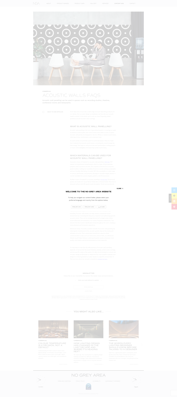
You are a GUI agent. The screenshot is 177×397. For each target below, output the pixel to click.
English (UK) (76, 207)
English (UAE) (89, 207)
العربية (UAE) (101, 207)
